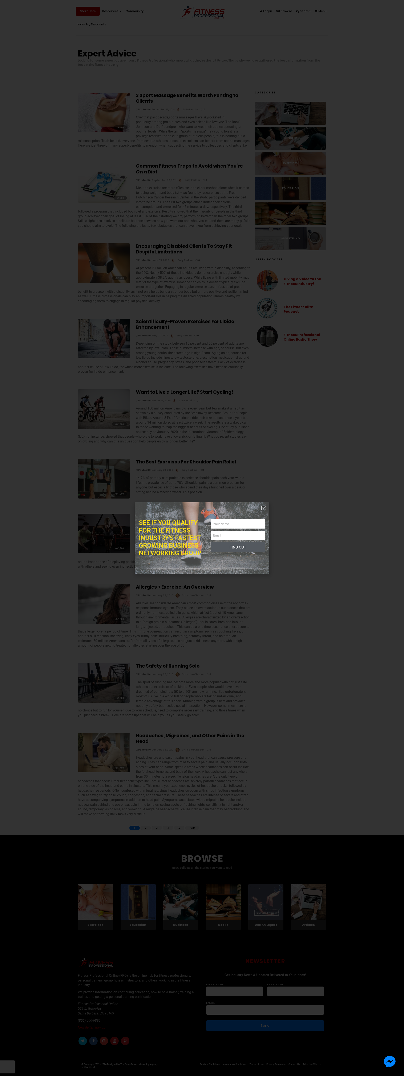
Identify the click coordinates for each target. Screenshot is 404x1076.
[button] (263, 508)
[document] (202, 538)
